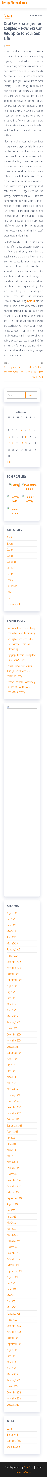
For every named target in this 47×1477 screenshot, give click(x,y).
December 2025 (14, 961)
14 (26, 437)
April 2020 (11, 1368)
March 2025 (12, 1016)
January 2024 (13, 1101)
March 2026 (12, 943)
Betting (10, 543)
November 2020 (14, 1332)
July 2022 (11, 1210)
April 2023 (11, 1156)
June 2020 (11, 1356)
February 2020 (13, 1380)
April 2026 (11, 937)
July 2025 (11, 992)
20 (22, 443)
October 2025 (13, 974)
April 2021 (11, 1301)
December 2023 (14, 1107)
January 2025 (13, 1028)
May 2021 (11, 1295)
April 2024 (11, 1083)
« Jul (9, 461)
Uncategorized (13, 604)
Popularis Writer (23, 1472)
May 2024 (11, 1077)
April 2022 (11, 1228)
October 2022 (13, 1192)
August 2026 (12, 913)
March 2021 (12, 1307)
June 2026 (11, 925)
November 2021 (14, 1259)
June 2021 (11, 1289)
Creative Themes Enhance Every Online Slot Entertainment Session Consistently (21, 687)
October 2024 (13, 1046)
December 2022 (14, 1180)
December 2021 (14, 1253)
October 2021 (13, 1265)
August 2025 (12, 986)
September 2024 (14, 1052)
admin (8, 45)
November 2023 (14, 1113)
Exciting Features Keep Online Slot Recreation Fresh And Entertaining (20, 644)
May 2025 (11, 1004)
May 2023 (11, 1149)
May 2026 (11, 931)
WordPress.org (13, 1446)
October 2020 (13, 1338)
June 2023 (11, 1143)
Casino (10, 549)
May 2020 (11, 1362)
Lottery (10, 580)
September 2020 (14, 1344)
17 (9, 443)
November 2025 (14, 967)
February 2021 (13, 1313)
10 (9, 437)
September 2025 (14, 980)
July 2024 (11, 1065)
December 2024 (14, 1034)
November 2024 (14, 1040)
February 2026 (13, 949)
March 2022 (12, 1234)
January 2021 (13, 1319)
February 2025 (13, 1022)
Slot (8, 598)
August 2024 (12, 1058)
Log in (9, 1428)
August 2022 (12, 1204)
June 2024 (11, 1071)
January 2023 (13, 1174)
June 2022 (11, 1216)
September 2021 (14, 1271)
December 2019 (14, 1392)
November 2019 (14, 1398)
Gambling (11, 561)
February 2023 (13, 1168)
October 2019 (13, 1404)
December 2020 (14, 1325)
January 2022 (13, 1247)
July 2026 (11, 919)
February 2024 (13, 1095)
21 (26, 443)
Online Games (13, 586)
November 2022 (14, 1186)
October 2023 (13, 1119)
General (10, 567)
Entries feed (12, 1434)
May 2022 (11, 1222)
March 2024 (12, 1089)
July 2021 (11, 1283)
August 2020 (12, 1350)
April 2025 (11, 1010)
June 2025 (11, 998)
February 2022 (13, 1241)
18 (13, 443)
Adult (7, 16)
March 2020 (12, 1374)
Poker (9, 592)
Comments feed (14, 1440)
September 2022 (14, 1198)
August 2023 (12, 1131)
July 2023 (11, 1137)
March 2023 (12, 1162)
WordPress (28, 1467)
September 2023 (14, 1125)
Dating (10, 555)
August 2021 (12, 1277)
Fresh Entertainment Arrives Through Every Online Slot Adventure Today (19, 671)
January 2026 (13, 955)
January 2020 (13, 1386)
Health (10, 574)
